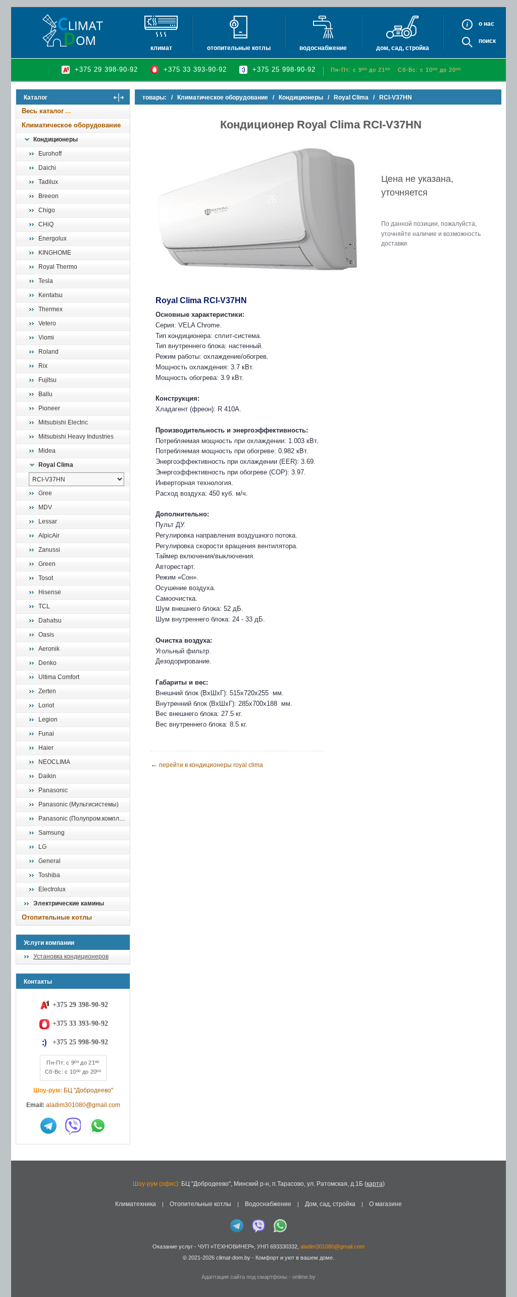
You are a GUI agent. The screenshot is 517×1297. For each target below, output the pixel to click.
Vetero (47, 323)
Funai (46, 733)
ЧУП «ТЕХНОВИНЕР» (226, 1246)
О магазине (385, 1204)
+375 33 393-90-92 (195, 69)
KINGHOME (54, 252)
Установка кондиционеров (71, 956)
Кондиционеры (55, 139)
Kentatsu (50, 295)
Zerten (47, 691)
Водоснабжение (323, 48)
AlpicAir (49, 535)
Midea (47, 450)
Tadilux (48, 181)
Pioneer (49, 408)
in (25, 1265)
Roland (48, 351)
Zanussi (49, 549)
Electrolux (52, 889)
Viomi (46, 337)
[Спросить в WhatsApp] (98, 1126)
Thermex (50, 309)
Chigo (46, 210)
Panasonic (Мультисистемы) (78, 804)
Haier (46, 747)
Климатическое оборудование (71, 125)
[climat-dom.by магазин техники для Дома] (73, 30)
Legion (48, 719)
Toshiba (49, 875)
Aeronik (49, 648)
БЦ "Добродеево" (88, 1090)
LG (42, 846)
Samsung (51, 832)
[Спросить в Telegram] (48, 1126)
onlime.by (304, 1277)
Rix (42, 365)
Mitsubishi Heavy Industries (76, 436)
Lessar (47, 521)
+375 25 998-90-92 (284, 69)
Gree (45, 493)
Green (47, 563)
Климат (161, 48)
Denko (47, 662)
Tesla (45, 280)
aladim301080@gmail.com (83, 1105)
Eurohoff (50, 153)
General (49, 860)
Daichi (47, 167)
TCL (44, 606)
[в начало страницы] (499, 1266)
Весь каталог (43, 111)
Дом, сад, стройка (402, 48)
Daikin (47, 776)
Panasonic (53, 790)
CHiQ (46, 224)
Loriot (46, 705)
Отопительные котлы (239, 48)
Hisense (49, 592)
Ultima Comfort (58, 677)
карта (375, 1183)
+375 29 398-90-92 (106, 69)
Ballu (45, 394)
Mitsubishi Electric (63, 422)
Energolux (52, 238)
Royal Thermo (57, 266)
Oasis (46, 634)
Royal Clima (55, 464)
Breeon (48, 196)
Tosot (45, 578)
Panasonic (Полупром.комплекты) (83, 818)
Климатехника (135, 1204)
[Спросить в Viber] (73, 1126)
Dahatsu (50, 620)
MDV (45, 507)
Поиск (487, 40)
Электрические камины (68, 903)
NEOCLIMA (54, 761)
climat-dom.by (233, 1258)
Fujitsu (47, 379)
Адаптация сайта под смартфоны (244, 1277)
